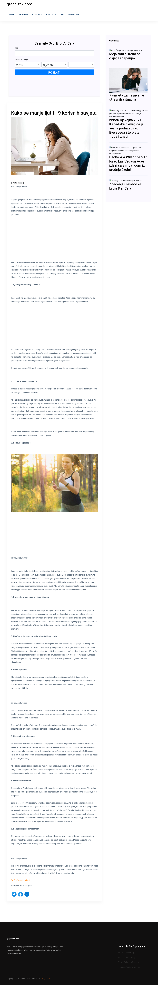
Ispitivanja (23, 14)
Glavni (11, 14)
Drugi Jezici (46, 978)
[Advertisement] (54, 240)
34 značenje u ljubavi (20, 880)
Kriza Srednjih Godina (70, 14)
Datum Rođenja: (21, 59)
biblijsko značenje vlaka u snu (131, 967)
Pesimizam (37, 14)
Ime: (16, 48)
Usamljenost (51, 14)
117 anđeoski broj (126, 952)
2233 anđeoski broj (126, 957)
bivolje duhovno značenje (129, 962)
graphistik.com (19, 4)
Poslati (54, 72)
